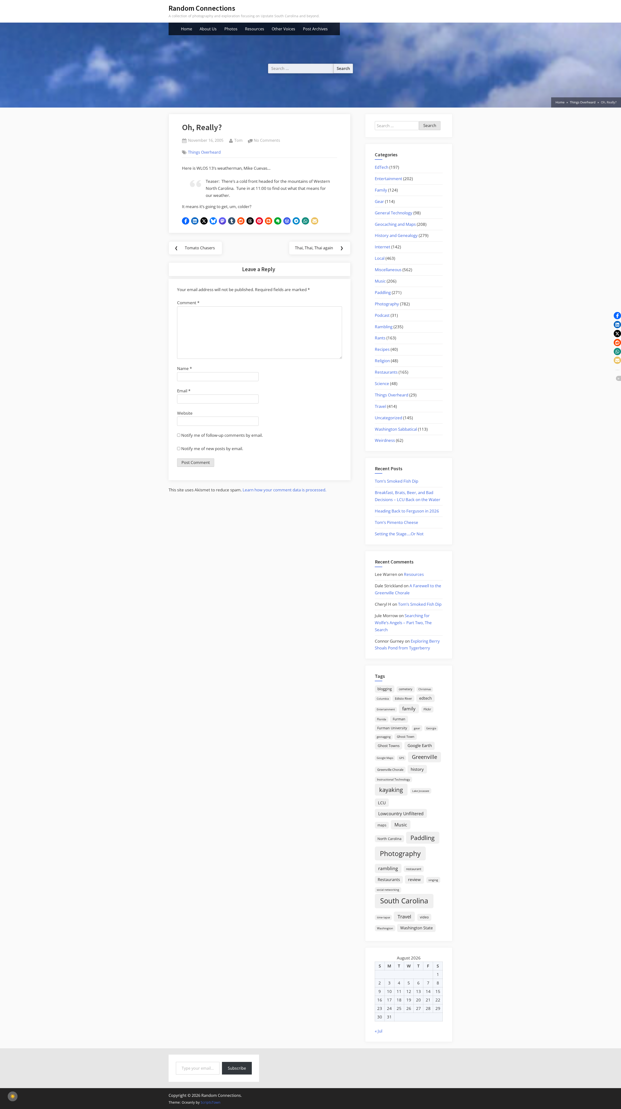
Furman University (392, 728)
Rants (380, 338)
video (424, 917)
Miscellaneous (388, 269)
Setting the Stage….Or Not (399, 534)
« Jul (378, 1031)
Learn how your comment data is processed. (284, 490)
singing (433, 880)
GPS (401, 758)
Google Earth (420, 745)
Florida (381, 719)
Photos (230, 29)
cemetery (405, 689)
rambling (388, 868)
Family (381, 190)
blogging (384, 688)
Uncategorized (388, 417)
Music (380, 281)
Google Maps (385, 758)
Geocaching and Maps (395, 224)
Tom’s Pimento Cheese (396, 522)
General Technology (393, 213)
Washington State (416, 928)
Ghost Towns (389, 745)
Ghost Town (405, 736)
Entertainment (388, 178)
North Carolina (389, 838)
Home (186, 29)
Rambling (383, 326)
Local (379, 258)
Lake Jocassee (420, 791)
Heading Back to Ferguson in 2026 (407, 511)
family (409, 709)
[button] (185, 221)
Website (185, 413)
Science (382, 383)
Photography (387, 304)
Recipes (382, 349)
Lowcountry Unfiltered (401, 813)
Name (184, 368)
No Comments (267, 140)
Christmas (424, 689)
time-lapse (383, 917)
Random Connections (202, 8)
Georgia (431, 728)
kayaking (391, 790)
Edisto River (403, 698)
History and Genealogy (396, 235)
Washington (385, 928)
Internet (382, 247)
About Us (208, 29)
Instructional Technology (393, 779)
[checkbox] (12, 1096)
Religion (382, 360)
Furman (399, 719)
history (417, 769)
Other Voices (283, 29)
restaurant (413, 869)
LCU (382, 803)
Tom (238, 140)
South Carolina (404, 901)
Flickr (427, 709)
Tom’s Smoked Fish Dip (396, 481)
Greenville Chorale (390, 769)
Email (183, 391)
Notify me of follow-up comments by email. (222, 435)
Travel (380, 406)
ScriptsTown (211, 1102)
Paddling (383, 292)
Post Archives (315, 29)
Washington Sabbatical (396, 429)
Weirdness (385, 440)
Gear (379, 201)
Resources (254, 29)
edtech (425, 698)
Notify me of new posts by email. (212, 448)
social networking (388, 889)
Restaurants (386, 372)
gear (417, 728)
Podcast (382, 315)
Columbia (383, 698)
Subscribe (237, 1068)
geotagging (384, 737)
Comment (188, 302)
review (414, 879)
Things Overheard (204, 152)
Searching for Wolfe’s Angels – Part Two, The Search (403, 622)
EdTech (381, 167)
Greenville (424, 756)
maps (381, 825)
